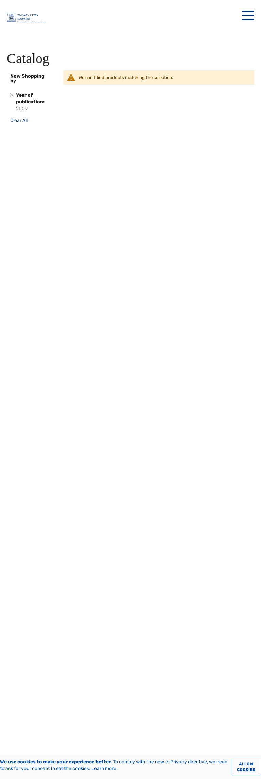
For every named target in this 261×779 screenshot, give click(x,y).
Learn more (103, 769)
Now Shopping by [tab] (27, 78)
